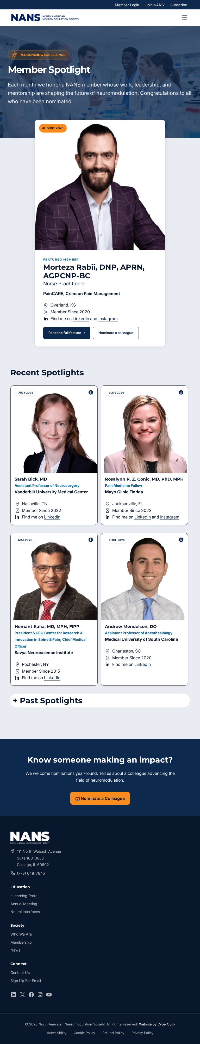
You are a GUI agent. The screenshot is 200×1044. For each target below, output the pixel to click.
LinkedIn (81, 318)
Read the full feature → (66, 333)
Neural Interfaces (25, 911)
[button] (54, 455)
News (15, 950)
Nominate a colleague (115, 333)
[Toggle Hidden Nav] (184, 17)
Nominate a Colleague (102, 798)
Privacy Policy (142, 1033)
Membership (21, 942)
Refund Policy (113, 1033)
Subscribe (178, 4)
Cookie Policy (84, 1033)
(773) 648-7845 (31, 873)
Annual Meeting (23, 904)
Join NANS (155, 4)
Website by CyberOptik (157, 1024)
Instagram (108, 318)
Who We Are (21, 934)
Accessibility (56, 1033)
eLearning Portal (24, 896)
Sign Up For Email (25, 980)
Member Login (128, 5)
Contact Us (20, 972)
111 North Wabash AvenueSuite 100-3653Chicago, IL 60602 (39, 858)
